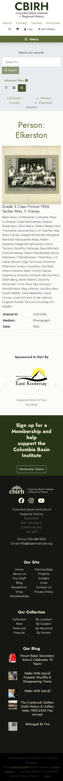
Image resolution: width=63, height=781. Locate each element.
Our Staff (19, 578)
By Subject (43, 623)
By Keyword (43, 628)
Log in (48, 776)
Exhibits (43, 578)
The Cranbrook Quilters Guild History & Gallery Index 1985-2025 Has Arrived (37, 708)
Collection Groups (14, 100)
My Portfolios (48, 29)
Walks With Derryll (37, 690)
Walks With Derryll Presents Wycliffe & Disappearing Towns (37, 677)
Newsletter (19, 587)
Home (19, 569)
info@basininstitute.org (36, 543)
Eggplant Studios (20, 767)
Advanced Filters (14, 80)
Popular (19, 632)
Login (30, 29)
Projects (44, 574)
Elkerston (45, 102)
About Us (19, 574)
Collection (19, 619)
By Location (44, 619)
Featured (19, 628)
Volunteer (53, 23)
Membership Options (31, 469)
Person (46, 98)
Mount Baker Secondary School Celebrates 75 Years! (37, 659)
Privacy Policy (43, 592)
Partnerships (44, 569)
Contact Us (43, 587)
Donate (36, 23)
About (7, 23)
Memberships (19, 596)
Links (43, 582)
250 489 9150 (37, 539)
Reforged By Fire (37, 724)
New (19, 623)
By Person (44, 632)
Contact (21, 23)
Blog (19, 582)
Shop (19, 592)
